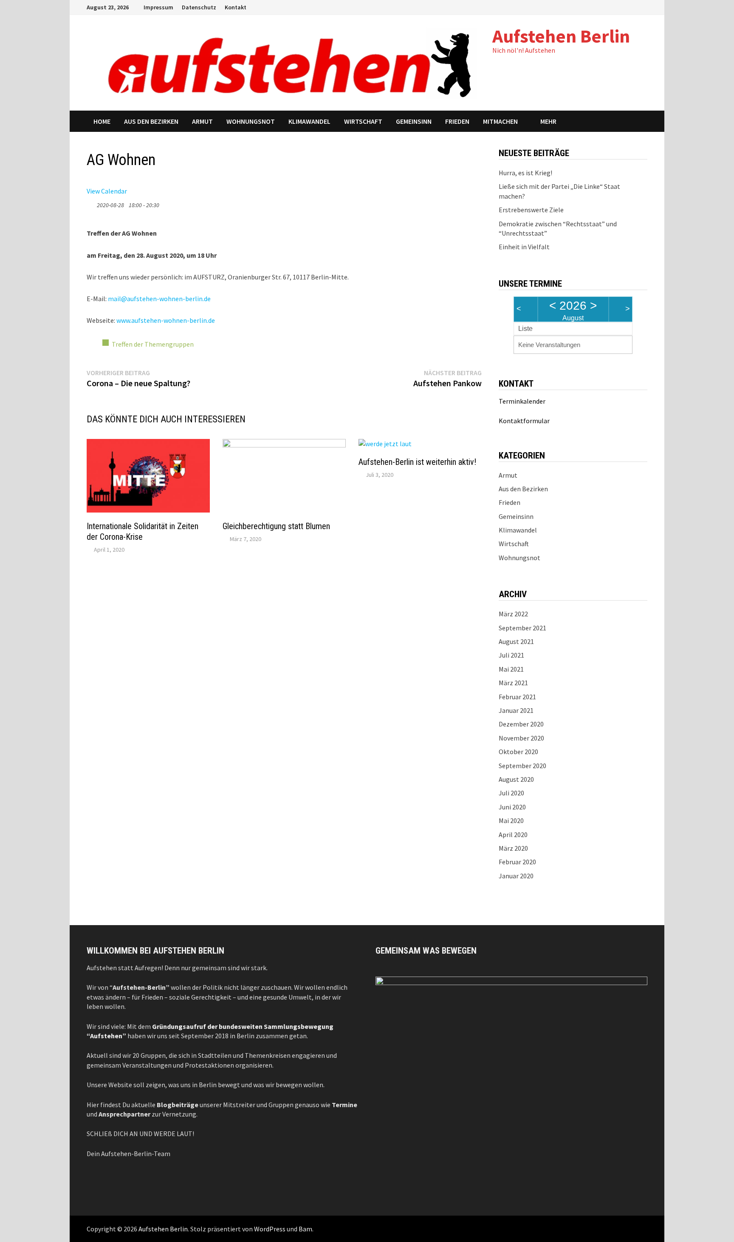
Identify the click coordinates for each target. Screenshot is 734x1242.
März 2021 (513, 682)
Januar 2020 (516, 876)
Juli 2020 (511, 793)
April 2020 (513, 834)
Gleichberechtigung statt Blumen (276, 526)
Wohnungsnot (250, 121)
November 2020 (521, 738)
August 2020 (516, 779)
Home (101, 121)
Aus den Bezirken (151, 121)
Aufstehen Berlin (561, 36)
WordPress (269, 1229)
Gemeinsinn (414, 121)
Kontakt (235, 7)
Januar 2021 (516, 710)
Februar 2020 (517, 861)
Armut (202, 121)
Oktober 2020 (518, 751)
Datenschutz (199, 7)
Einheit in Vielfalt (524, 246)
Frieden (457, 121)
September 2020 (522, 765)
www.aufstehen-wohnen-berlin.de (165, 320)
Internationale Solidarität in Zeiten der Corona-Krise (142, 531)
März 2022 (513, 614)
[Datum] (91, 203)
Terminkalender (522, 401)
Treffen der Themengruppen (153, 344)
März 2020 (513, 848)
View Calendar (107, 191)
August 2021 (516, 641)
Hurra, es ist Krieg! (525, 172)
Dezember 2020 (521, 724)
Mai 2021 (511, 669)
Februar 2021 (517, 696)
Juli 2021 (511, 655)
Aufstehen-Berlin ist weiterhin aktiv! (417, 462)
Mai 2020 (511, 820)
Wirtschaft (363, 121)
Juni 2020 (512, 807)
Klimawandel (309, 121)
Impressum (158, 7)
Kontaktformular (524, 420)
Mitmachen (500, 121)
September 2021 (522, 628)
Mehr (548, 121)
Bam (305, 1229)
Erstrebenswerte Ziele (531, 209)
